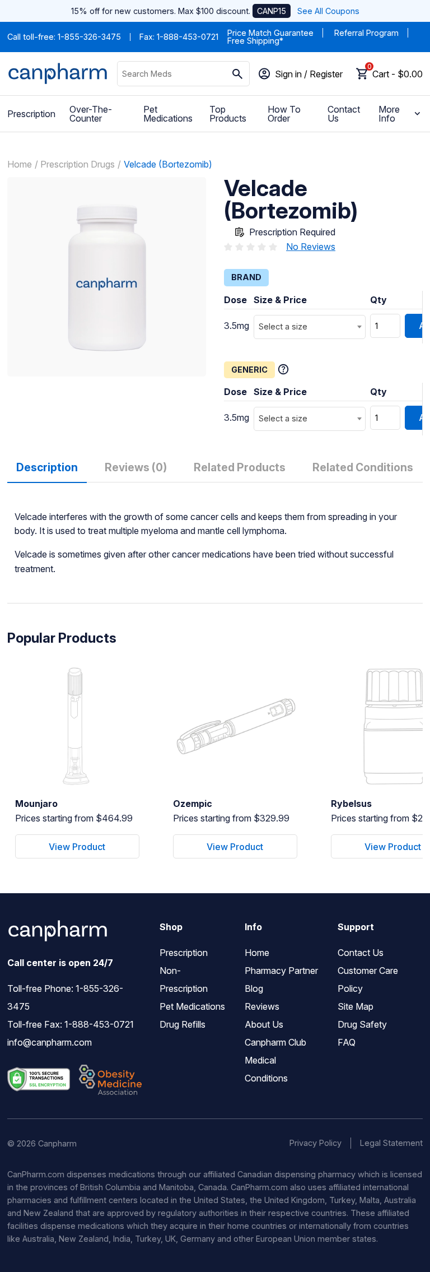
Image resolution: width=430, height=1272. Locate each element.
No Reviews (310, 246)
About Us (264, 1024)
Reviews (262, 1006)
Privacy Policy (315, 1143)
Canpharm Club (275, 1042)
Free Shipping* (255, 40)
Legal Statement (391, 1143)
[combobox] (310, 327)
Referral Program (366, 33)
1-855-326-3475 (89, 36)
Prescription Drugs (77, 164)
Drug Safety (362, 1024)
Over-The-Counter (90, 114)
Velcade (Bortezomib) (168, 164)
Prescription (31, 113)
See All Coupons (328, 11)
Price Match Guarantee (270, 33)
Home (19, 164)
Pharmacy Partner (281, 970)
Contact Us (344, 114)
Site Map (355, 1006)
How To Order (284, 114)
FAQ (347, 1042)
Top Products (227, 114)
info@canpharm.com (49, 1042)
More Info (389, 114)
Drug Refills (182, 1024)
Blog (254, 988)
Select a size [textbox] (283, 326)
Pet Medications (168, 114)
